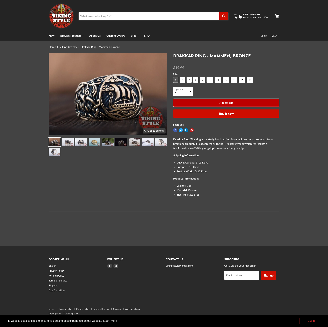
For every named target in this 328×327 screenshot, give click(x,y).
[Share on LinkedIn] (186, 130)
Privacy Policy (57, 270)
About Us (95, 35)
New (51, 35)
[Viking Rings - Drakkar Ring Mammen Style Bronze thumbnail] (54, 142)
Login (264, 35)
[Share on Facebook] (175, 130)
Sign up (268, 275)
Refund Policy (56, 275)
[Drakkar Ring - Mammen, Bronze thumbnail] (68, 142)
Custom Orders (115, 35)
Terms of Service (58, 280)
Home (52, 46)
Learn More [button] (110, 320)
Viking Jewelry (68, 46)
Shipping (53, 285)
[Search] (223, 16)
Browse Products (71, 35)
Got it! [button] (311, 320)
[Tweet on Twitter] (181, 130)
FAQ (147, 35)
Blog (134, 35)
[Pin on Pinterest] (192, 130)
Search (52, 265)
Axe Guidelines (57, 290)
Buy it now (226, 113)
